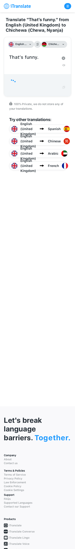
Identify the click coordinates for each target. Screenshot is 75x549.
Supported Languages (18, 502)
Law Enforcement (15, 482)
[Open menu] (67, 6)
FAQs (7, 498)
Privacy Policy (13, 478)
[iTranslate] (17, 6)
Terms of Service (15, 474)
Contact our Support (17, 506)
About (8, 459)
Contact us (11, 463)
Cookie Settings (14, 490)
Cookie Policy (12, 486)
